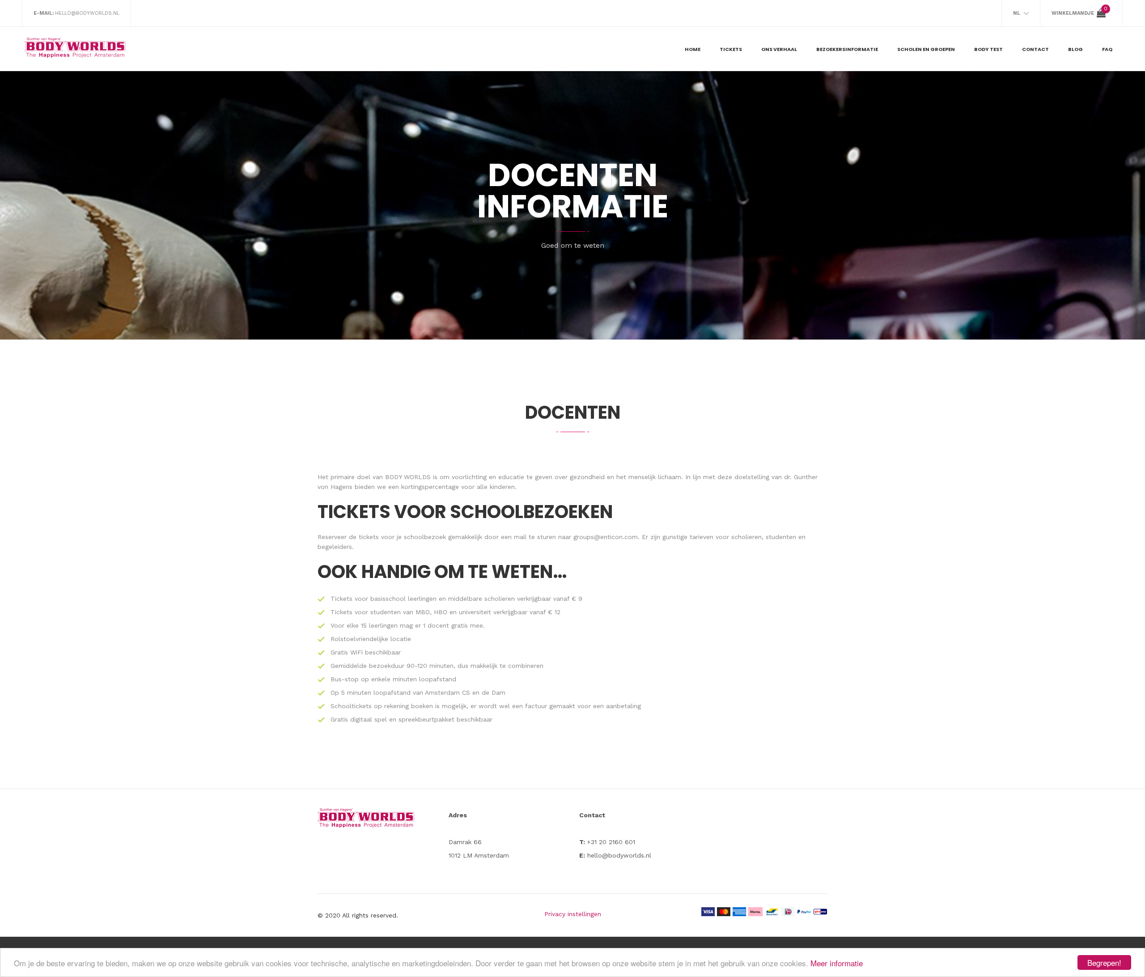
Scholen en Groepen (926, 49)
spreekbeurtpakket (426, 719)
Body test (988, 49)
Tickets (731, 49)
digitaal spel (368, 719)
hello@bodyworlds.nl (87, 13)
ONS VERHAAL (779, 49)
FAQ (1107, 49)
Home (692, 49)
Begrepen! (1104, 962)
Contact (1035, 49)
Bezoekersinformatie (847, 49)
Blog (1075, 49)
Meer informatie (836, 963)
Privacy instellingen (572, 914)
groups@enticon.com (605, 536)
